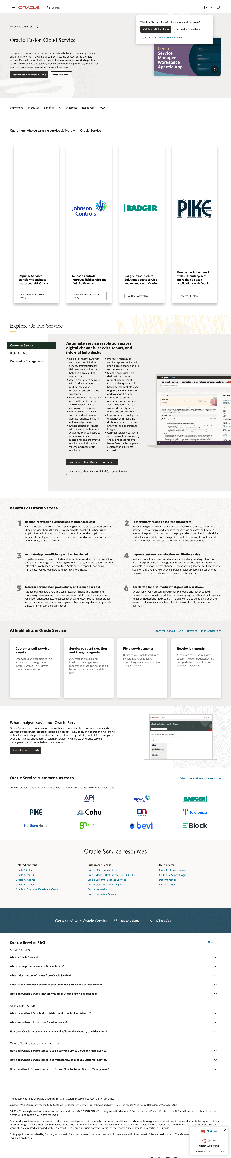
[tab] (31, 345)
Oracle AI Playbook (26, 884)
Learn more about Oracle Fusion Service (92, 462)
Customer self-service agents (32, 650)
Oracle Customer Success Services (106, 879)
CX (34, 26)
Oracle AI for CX (25, 875)
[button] (13, 7)
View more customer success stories (200, 778)
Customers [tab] (16, 107)
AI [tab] (60, 107)
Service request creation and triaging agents (88, 650)
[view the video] (187, 57)
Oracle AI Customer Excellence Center (37, 889)
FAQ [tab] (102, 107)
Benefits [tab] (49, 107)
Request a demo (61, 74)
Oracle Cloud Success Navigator (105, 884)
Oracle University (97, 889)
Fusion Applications (19, 26)
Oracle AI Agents (25, 879)
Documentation (168, 879)
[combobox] (115, 7)
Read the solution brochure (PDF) (29, 74)
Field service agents (138, 648)
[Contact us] (218, 7)
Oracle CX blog (24, 870)
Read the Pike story (189, 296)
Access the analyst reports (25, 750)
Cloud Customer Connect (173, 870)
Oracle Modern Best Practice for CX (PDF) (111, 875)
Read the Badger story (137, 296)
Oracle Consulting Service (102, 894)
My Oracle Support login (172, 875)
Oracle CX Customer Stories (102, 870)
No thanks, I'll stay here (188, 29)
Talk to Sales (163, 920)
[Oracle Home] (29, 8)
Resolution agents (191, 648)
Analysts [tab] (71, 107)
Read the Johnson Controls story (87, 296)
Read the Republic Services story (34, 296)
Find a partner (167, 884)
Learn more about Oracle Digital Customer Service (98, 471)
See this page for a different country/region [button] (161, 37)
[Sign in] (211, 7)
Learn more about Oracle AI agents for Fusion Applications (187, 630)
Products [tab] (33, 107)
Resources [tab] (88, 107)
